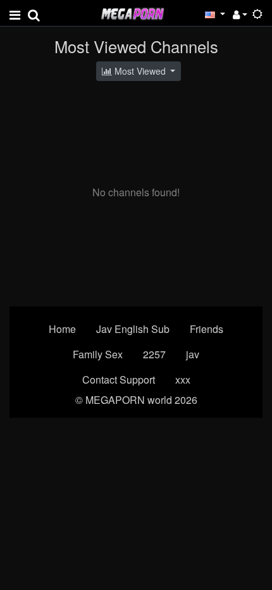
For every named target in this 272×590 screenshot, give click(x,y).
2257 (154, 354)
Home (62, 329)
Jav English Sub (133, 329)
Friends (206, 329)
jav (192, 354)
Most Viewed (140, 71)
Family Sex (98, 354)
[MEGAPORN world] (132, 12)
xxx (182, 379)
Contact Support (118, 379)
